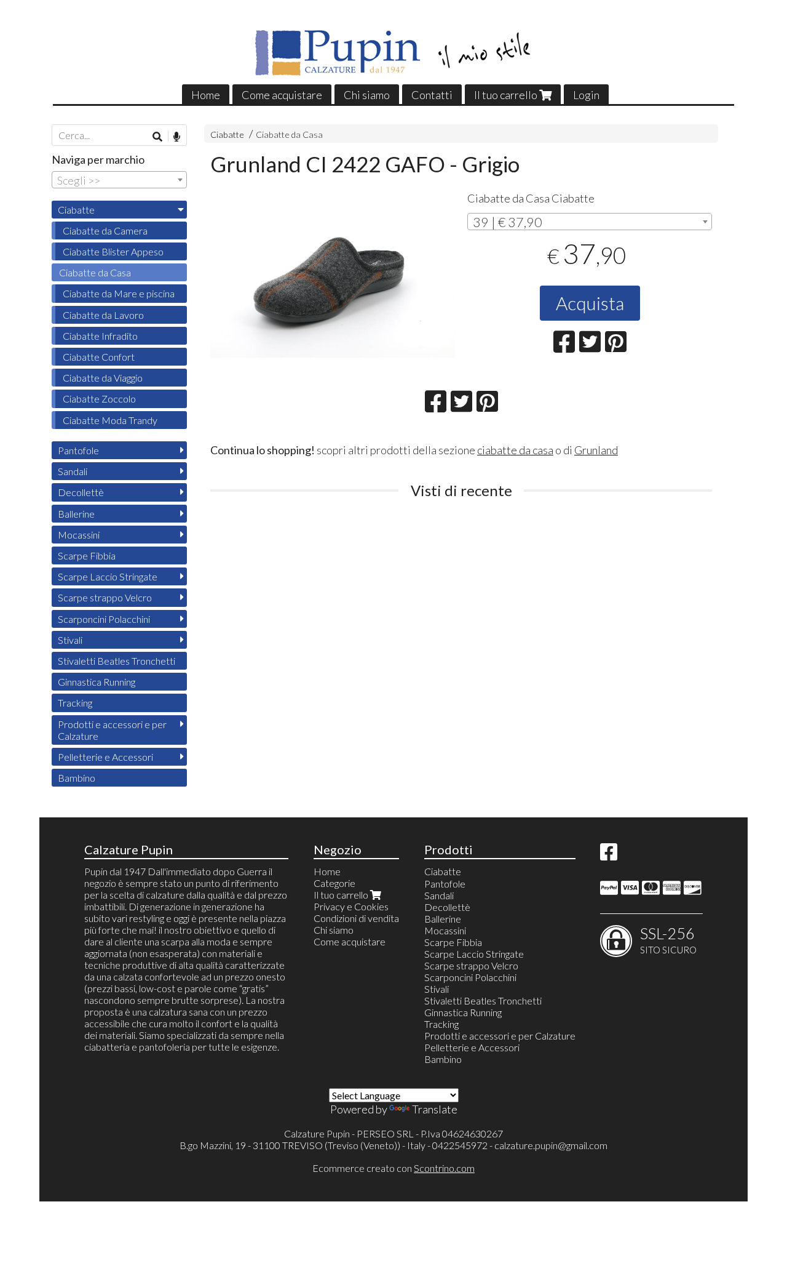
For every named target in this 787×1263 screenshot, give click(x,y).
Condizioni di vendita (356, 918)
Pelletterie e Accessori (105, 757)
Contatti (432, 95)
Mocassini (79, 534)
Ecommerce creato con (393, 1168)
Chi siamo (367, 95)
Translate (434, 1109)
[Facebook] (608, 855)
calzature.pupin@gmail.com (550, 1145)
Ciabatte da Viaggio (103, 377)
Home (205, 95)
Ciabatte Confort (99, 357)
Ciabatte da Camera (105, 230)
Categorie (334, 883)
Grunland (596, 450)
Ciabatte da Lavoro (103, 315)
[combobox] (589, 221)
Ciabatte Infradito (100, 336)
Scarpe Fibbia (87, 555)
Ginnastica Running (96, 682)
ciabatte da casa (515, 450)
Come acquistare (282, 95)
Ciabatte (227, 134)
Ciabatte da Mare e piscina (119, 293)
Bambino (76, 778)
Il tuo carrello (506, 95)
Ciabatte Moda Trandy (110, 420)
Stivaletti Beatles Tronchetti (116, 661)
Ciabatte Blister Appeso (113, 251)
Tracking (75, 702)
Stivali (70, 640)
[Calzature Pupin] (393, 53)
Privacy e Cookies (351, 906)
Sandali (72, 471)
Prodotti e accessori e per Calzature (112, 730)
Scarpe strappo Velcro (105, 597)
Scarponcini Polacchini (104, 619)
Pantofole (78, 450)
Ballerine (76, 513)
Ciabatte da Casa (289, 134)
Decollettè (81, 492)
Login (586, 95)
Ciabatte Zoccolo (99, 398)
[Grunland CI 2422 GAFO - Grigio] (332, 276)
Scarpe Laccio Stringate (107, 576)
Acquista (590, 303)
